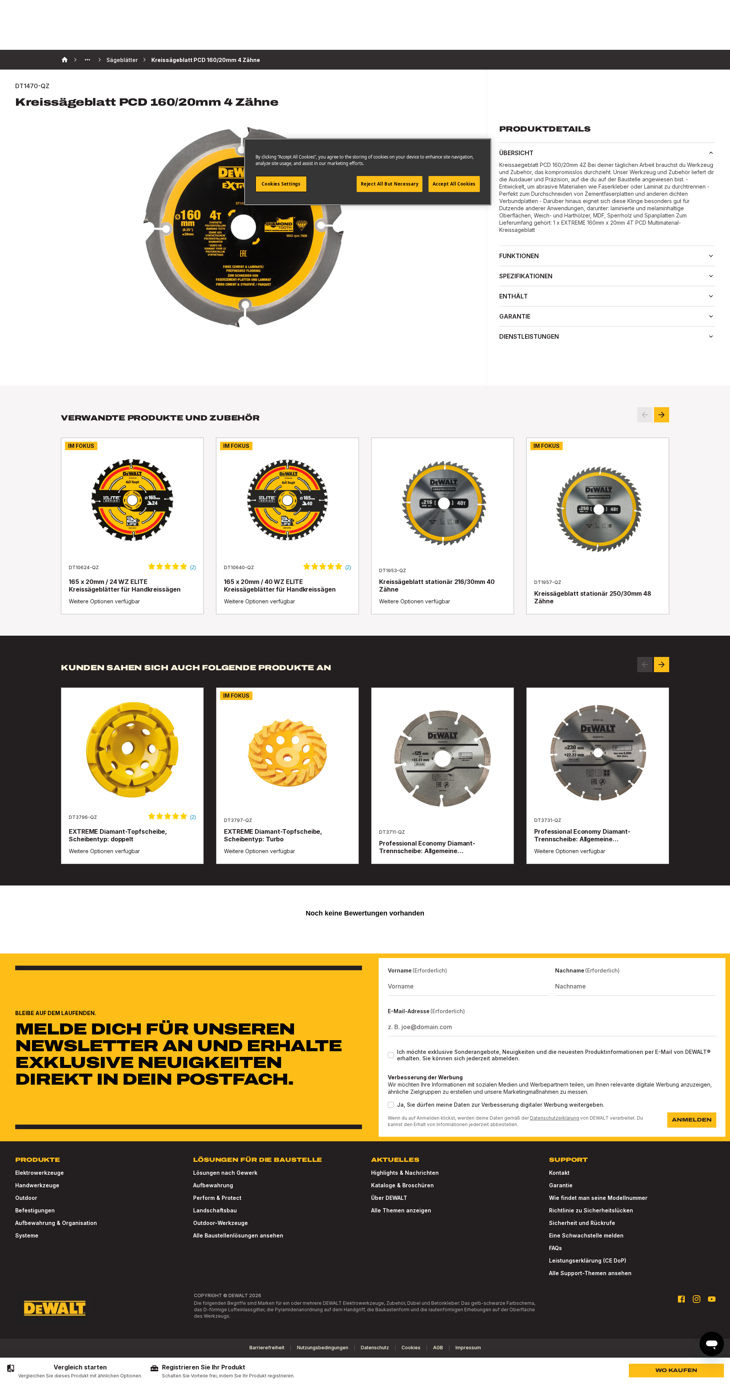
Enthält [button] (513, 296)
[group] (74, 1371)
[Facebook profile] (681, 1299)
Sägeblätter (122, 60)
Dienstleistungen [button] (529, 336)
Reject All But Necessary (390, 184)
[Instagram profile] (696, 1299)
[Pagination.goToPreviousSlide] (644, 664)
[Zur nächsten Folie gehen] (661, 414)
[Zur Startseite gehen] (54, 1308)
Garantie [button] (514, 316)
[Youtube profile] (712, 1299)
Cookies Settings (281, 184)
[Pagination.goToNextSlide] (661, 664)
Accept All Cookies (454, 184)
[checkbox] (391, 1055)
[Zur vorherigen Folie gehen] (644, 414)
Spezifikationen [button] (525, 276)
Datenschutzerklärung (554, 1118)
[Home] (64, 59)
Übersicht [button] (516, 153)
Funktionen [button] (519, 256)
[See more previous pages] (87, 59)
